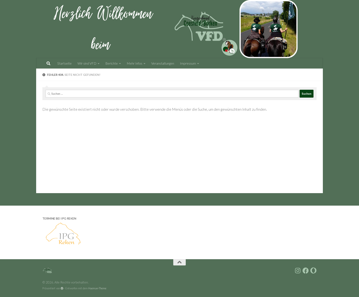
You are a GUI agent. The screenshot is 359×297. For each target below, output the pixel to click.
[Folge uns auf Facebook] (305, 271)
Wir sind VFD (86, 63)
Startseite (64, 63)
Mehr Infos (134, 63)
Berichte (111, 63)
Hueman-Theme (97, 288)
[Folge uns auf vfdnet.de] (313, 271)
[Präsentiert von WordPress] (62, 288)
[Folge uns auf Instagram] (298, 271)
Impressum (188, 63)
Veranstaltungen (162, 63)
